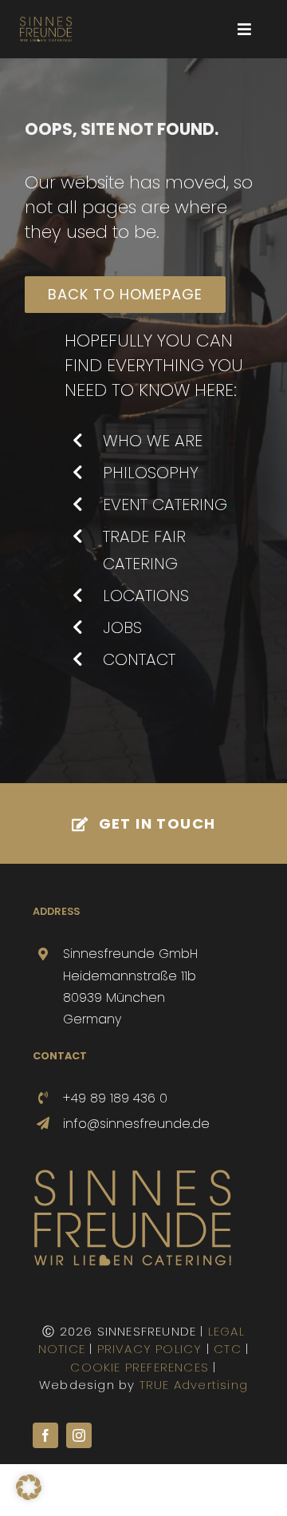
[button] (28, 1487)
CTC (228, 1348)
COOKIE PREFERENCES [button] (139, 1367)
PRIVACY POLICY (149, 1348)
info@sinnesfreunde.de (136, 1123)
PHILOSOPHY (151, 472)
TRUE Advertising (194, 1384)
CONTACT (139, 659)
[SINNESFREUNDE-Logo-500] (132, 1174)
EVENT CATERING (165, 504)
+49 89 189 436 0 (115, 1098)
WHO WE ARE (152, 440)
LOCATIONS (146, 595)
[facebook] (45, 1435)
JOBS (122, 627)
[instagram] (79, 1435)
